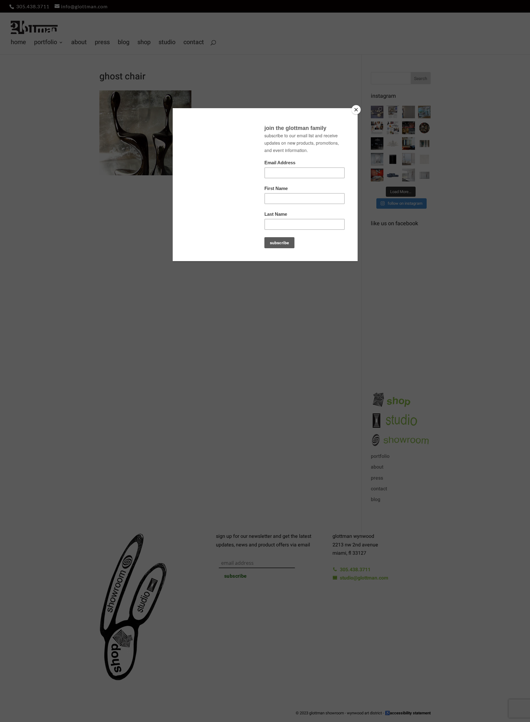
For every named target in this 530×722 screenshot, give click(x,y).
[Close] (356, 109)
